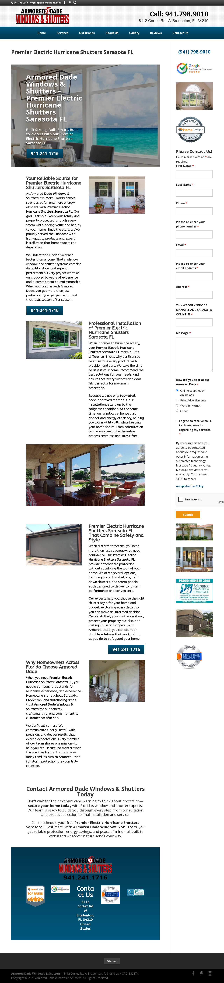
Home (41, 33)
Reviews (156, 33)
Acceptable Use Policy (189, 486)
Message (183, 333)
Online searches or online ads (192, 393)
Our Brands (87, 33)
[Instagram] (75, 2)
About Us (112, 33)
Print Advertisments (193, 400)
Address (183, 287)
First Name (185, 166)
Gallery (134, 33)
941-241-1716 (44, 153)
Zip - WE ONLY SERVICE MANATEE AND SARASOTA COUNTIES (194, 309)
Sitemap (112, 961)
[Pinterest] (69, 2)
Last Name (185, 185)
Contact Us (180, 33)
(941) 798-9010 (194, 52)
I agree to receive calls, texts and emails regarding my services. (195, 427)
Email (181, 245)
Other (184, 411)
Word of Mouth (190, 406)
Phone (181, 203)
